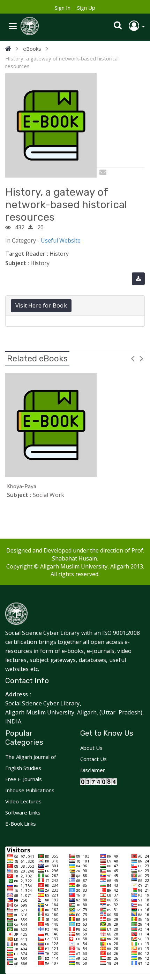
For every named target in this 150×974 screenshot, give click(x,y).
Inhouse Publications (29, 790)
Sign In (62, 7)
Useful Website (61, 240)
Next (141, 358)
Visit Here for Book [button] (41, 305)
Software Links (22, 812)
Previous (132, 358)
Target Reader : (26, 253)
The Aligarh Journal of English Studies (30, 762)
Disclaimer (92, 770)
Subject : (17, 263)
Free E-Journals (23, 779)
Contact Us (93, 758)
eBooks (32, 48)
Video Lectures (23, 801)
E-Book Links (20, 823)
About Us (91, 747)
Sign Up (86, 7)
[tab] (75, 306)
